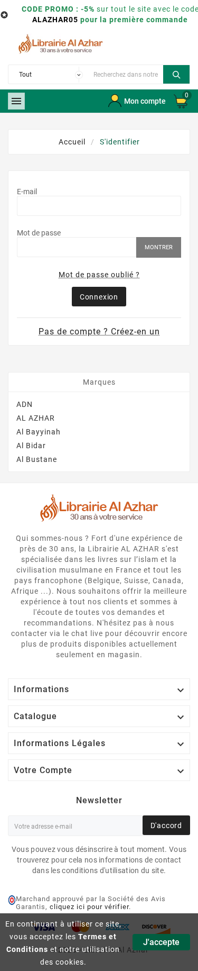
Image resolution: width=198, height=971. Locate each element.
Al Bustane (36, 459)
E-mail (27, 191)
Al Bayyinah (38, 432)
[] (176, 73)
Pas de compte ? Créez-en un (99, 331)
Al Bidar (31, 445)
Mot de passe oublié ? (99, 274)
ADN (24, 404)
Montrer (159, 247)
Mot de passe (39, 233)
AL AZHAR (35, 418)
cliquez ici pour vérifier (89, 907)
